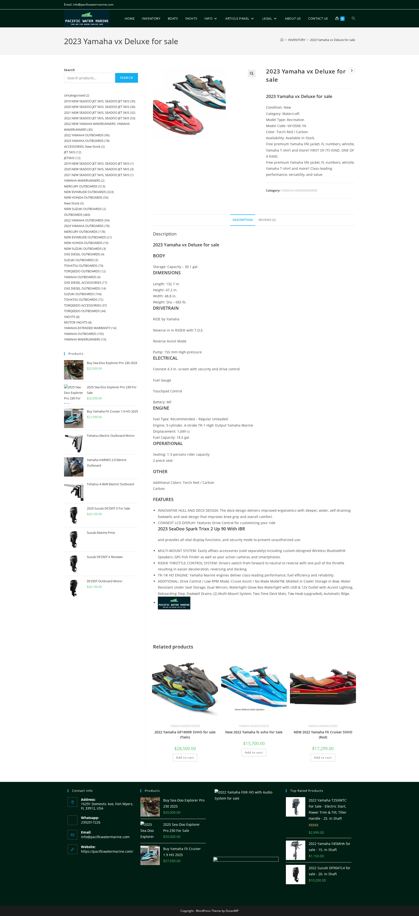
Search (69, 70)
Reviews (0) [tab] (267, 220)
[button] (252, 73)
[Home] (281, 40)
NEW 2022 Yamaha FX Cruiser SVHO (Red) (323, 734)
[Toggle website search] (353, 18)
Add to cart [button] (185, 757)
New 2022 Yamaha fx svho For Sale (253, 732)
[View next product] (351, 70)
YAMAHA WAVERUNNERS (299, 190)
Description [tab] (243, 220)
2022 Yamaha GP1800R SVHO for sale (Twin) (185, 734)
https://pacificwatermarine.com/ (107, 851)
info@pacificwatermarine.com (105, 837)
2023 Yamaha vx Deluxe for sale (332, 40)
